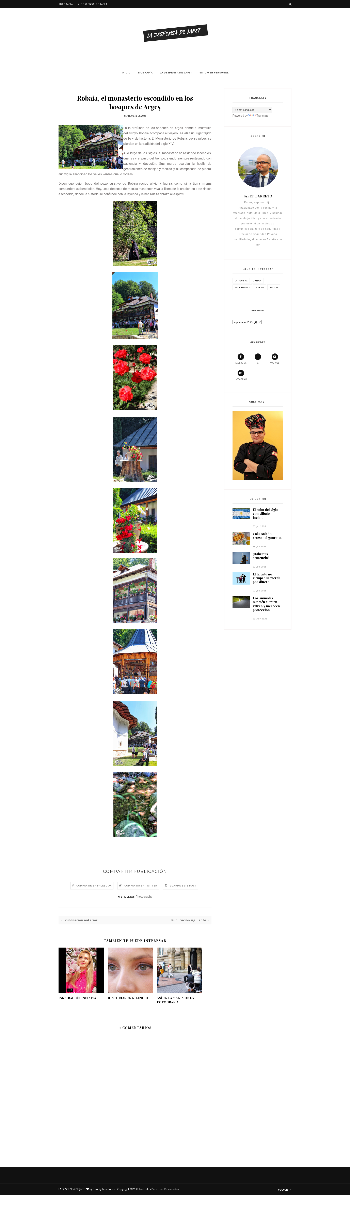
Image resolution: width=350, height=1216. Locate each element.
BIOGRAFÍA (145, 72)
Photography (144, 896)
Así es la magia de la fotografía (175, 1000)
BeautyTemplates (104, 1189)
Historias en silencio (128, 998)
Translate (262, 115)
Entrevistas (241, 280)
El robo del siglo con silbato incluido (265, 513)
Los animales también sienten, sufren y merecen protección (266, 604)
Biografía (66, 4)
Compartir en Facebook (94, 885)
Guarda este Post (183, 885)
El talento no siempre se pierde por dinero (267, 578)
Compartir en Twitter (140, 885)
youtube (274, 363)
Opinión (257, 280)
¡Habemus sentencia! (261, 556)
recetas (274, 287)
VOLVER (283, 1189)
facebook (240, 363)
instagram (241, 379)
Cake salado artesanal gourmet (267, 536)
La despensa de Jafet (92, 4)
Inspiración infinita (77, 998)
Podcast (259, 287)
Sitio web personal (214, 72)
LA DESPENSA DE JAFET (176, 72)
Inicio (126, 72)
